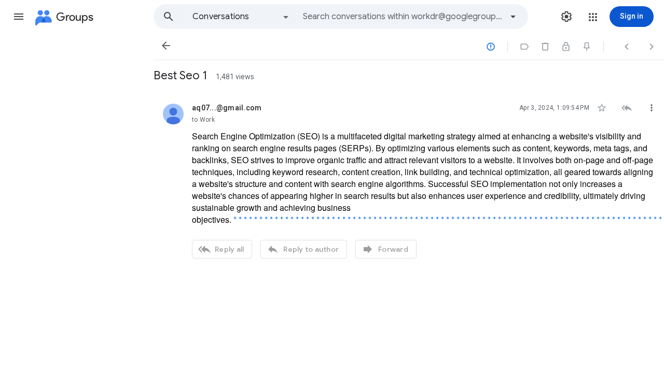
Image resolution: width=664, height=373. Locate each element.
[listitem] (409, 179)
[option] (241, 16)
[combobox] (402, 16)
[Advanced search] (513, 16)
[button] (18, 16)
